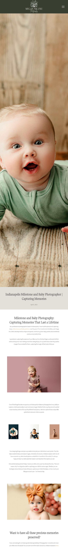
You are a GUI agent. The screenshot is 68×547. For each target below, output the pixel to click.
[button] (63, 7)
